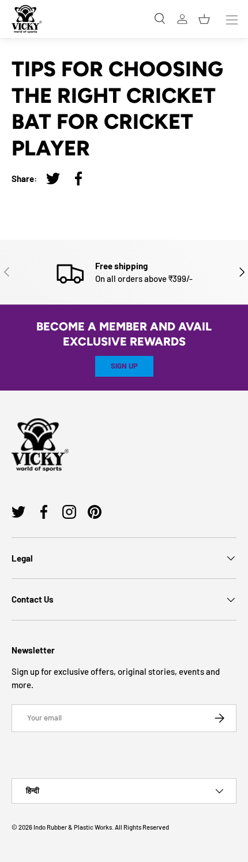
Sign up (124, 365)
